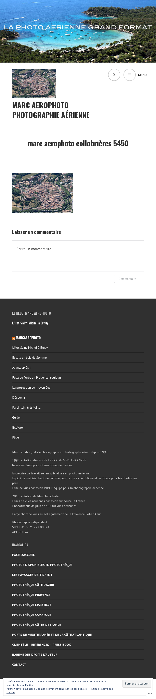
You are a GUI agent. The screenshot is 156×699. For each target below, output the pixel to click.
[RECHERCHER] (114, 75)
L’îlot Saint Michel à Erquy (30, 323)
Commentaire (127, 278)
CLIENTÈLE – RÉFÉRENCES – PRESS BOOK (41, 645)
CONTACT (19, 665)
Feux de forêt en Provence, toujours (37, 377)
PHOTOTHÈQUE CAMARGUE (31, 615)
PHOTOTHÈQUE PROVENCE (31, 595)
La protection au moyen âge (31, 387)
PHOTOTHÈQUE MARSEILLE (31, 605)
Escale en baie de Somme (29, 357)
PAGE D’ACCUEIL (23, 555)
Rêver (16, 437)
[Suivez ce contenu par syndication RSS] (13, 337)
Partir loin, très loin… (26, 407)
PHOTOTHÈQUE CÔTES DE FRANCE (36, 625)
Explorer (18, 427)
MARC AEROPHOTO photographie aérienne (51, 110)
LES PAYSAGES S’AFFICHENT (32, 575)
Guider (16, 417)
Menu (142, 75)
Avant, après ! (21, 367)
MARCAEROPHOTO (28, 337)
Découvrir (18, 397)
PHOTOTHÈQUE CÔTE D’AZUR (33, 585)
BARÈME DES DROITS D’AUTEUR (34, 655)
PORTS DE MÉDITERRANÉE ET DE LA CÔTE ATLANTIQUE (52, 635)
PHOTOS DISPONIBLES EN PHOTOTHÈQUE (42, 565)
